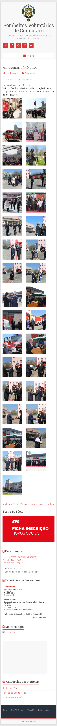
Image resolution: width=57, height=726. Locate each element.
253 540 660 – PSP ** (13, 563)
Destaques (30, 73)
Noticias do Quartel (11, 693)
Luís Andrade (12, 73)
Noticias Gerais (10, 697)
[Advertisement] (25, 657)
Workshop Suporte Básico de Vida (37, 504)
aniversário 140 (26, 80)
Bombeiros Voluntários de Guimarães (28, 28)
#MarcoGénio (10, 504)
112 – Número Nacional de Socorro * (20, 557)
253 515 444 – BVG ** (13, 560)
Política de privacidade (28, 721)
